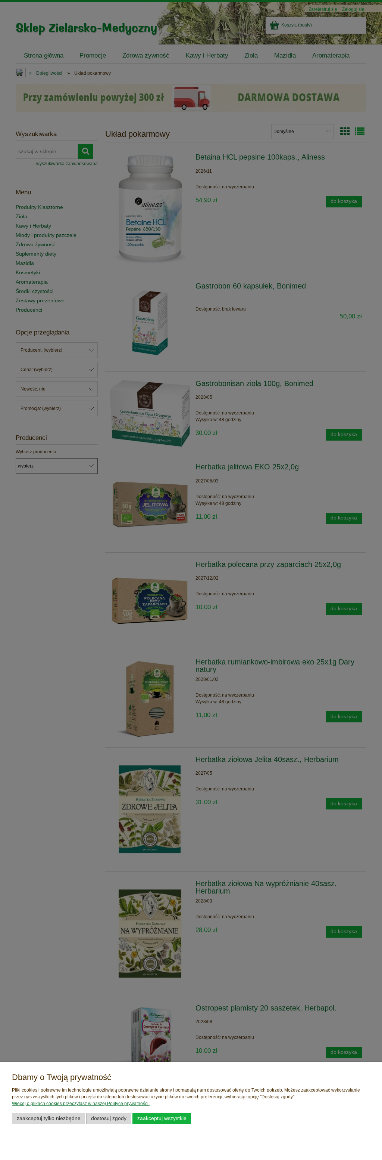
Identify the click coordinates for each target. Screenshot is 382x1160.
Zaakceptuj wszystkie (162, 1118)
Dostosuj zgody (108, 1118)
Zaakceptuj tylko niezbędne (49, 1118)
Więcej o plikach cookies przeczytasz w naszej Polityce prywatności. (81, 1103)
